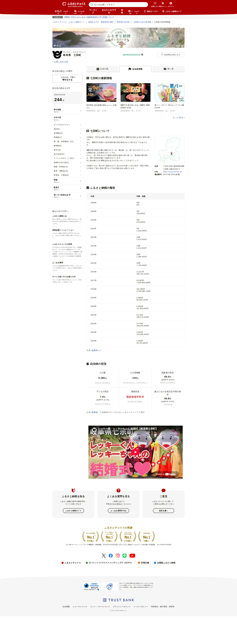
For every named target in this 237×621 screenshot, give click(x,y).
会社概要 (66, 607)
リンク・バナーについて (100, 607)
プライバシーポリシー (122, 607)
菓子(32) (57, 150)
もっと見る (178, 117)
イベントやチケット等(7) (64, 158)
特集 (122, 11)
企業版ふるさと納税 (166, 563)
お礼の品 (61, 12)
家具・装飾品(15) (61, 171)
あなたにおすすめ (109, 11)
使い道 (133, 12)
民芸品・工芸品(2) (61, 175)
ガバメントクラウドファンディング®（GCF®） (111, 563)
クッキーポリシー (141, 607)
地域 (79, 12)
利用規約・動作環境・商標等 (162, 607)
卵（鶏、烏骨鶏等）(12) (63, 141)
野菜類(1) (58, 137)
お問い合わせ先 (61, 62)
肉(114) (57, 129)
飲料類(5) (58, 146)
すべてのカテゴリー (62, 125)
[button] (142, 55)
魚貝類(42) (58, 133)
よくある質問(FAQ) (118, 511)
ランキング (93, 11)
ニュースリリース (80, 607)
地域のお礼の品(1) (61, 162)
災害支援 (145, 563)
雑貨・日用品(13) (61, 167)
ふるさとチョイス (73, 563)
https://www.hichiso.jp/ (172, 172)
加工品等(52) (59, 154)
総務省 (95, 350)
